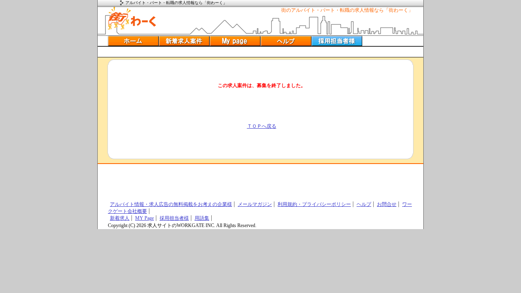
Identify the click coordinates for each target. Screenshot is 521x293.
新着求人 (119, 218)
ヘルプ (285, 41)
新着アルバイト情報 (184, 41)
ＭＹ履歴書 (235, 41)
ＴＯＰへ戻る (261, 126)
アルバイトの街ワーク (132, 18)
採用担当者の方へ (336, 41)
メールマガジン (255, 204)
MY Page (144, 218)
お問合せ (386, 204)
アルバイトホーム (133, 41)
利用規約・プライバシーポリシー (314, 204)
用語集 (202, 218)
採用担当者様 (174, 218)
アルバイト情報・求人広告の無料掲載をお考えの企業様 (171, 204)
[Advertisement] (260, 52)
